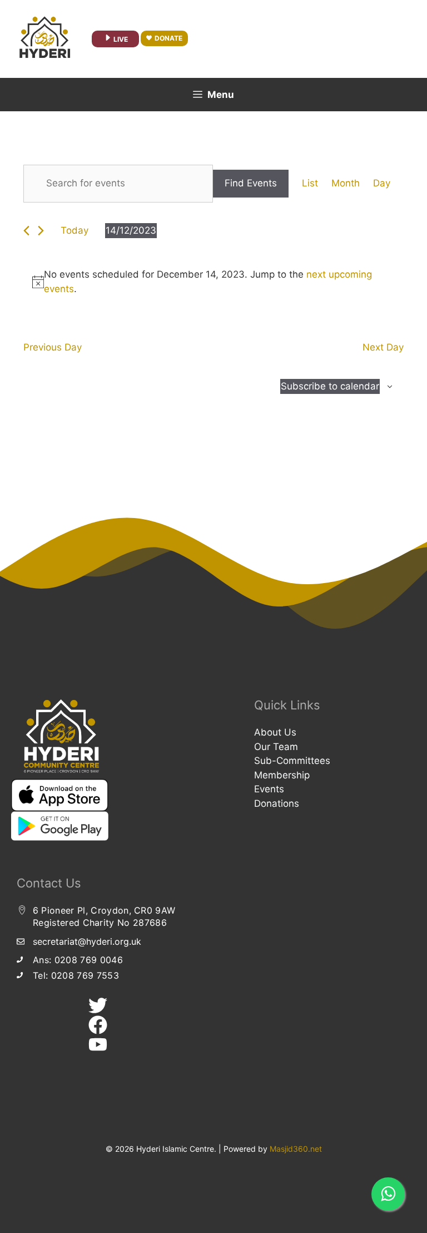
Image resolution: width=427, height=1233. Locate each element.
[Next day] (41, 230)
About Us (275, 732)
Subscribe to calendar (330, 386)
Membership (282, 775)
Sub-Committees (292, 760)
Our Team (276, 746)
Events (269, 789)
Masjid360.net (296, 1148)
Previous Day (52, 347)
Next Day (383, 347)
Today (74, 230)
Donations (276, 803)
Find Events (251, 183)
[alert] (213, 282)
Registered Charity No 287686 (100, 922)
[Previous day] (26, 230)
